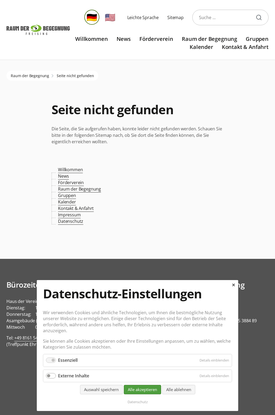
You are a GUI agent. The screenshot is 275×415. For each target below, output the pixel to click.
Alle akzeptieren (142, 389)
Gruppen (257, 38)
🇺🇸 (110, 17)
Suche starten (261, 17)
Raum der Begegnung (209, 38)
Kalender (201, 47)
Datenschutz (70, 221)
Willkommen (91, 38)
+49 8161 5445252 (31, 338)
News (124, 38)
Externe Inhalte (73, 376)
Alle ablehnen (178, 389)
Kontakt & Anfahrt (245, 47)
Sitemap (175, 17)
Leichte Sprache (143, 17)
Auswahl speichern (101, 389)
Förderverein (156, 38)
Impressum (69, 215)
